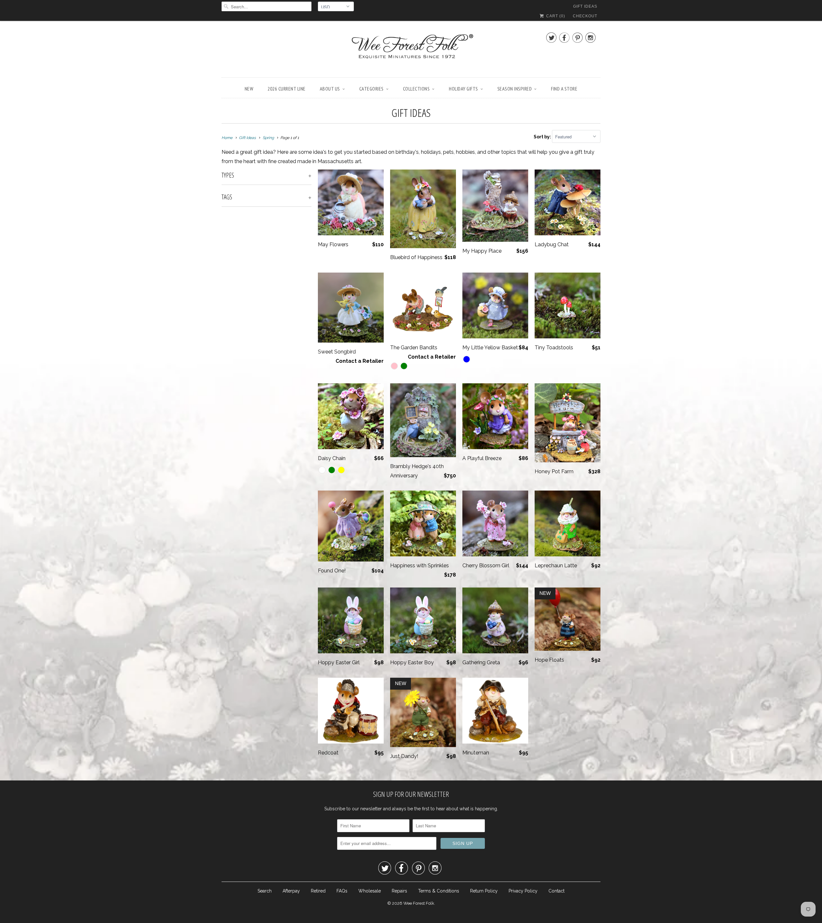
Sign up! (411, 524)
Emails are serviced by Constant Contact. (458, 506)
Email (325, 422)
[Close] (502, 376)
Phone (326, 459)
